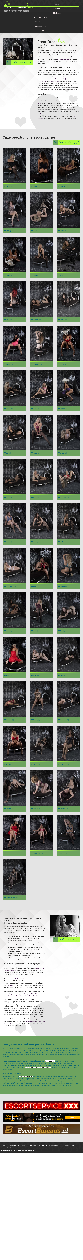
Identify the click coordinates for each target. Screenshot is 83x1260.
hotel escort (44, 114)
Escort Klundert (55, 81)
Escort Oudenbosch (10, 996)
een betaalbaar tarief (17, 979)
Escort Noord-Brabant (42, 17)
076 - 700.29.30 (22, 62)
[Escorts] (41, 1117)
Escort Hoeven (64, 77)
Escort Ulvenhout (54, 77)
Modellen (57, 13)
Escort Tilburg (8, 994)
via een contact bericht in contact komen (37, 1067)
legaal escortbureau (26, 1076)
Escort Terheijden (62, 79)
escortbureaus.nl (30, 1021)
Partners (13, 1148)
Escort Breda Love (6, 1150)
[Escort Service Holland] (41, 1105)
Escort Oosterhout (43, 77)
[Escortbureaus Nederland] (41, 1129)
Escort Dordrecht (21, 996)
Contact (42, 31)
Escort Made (53, 79)
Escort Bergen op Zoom (20, 994)
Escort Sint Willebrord (34, 994)
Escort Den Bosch (34, 996)
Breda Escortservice (63, 59)
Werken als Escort (41, 26)
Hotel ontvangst (41, 22)
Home (57, 4)
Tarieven (57, 9)
